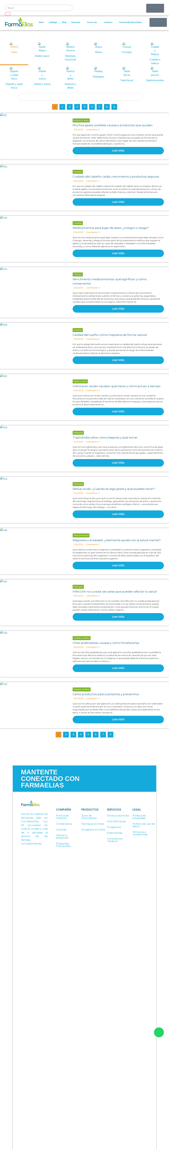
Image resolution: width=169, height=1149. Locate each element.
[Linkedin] (140, 8)
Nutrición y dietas (81, 120)
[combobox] (38, 8)
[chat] (159, 1032)
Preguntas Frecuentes (63, 845)
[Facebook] (92, 8)
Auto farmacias (116, 821)
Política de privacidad (139, 817)
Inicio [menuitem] (41, 22)
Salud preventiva (81, 535)
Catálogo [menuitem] (53, 22)
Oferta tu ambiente (62, 836)
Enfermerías (114, 832)
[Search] (8, 13)
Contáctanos (64, 823)
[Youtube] (128, 8)
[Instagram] (104, 8)
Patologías (78, 433)
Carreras (61, 829)
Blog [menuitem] (64, 22)
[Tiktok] (116, 8)
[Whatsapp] (80, 8)
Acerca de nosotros (62, 817)
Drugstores (114, 827)
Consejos (77, 172)
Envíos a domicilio (118, 815)
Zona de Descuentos (89, 817)
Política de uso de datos (144, 825)
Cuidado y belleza (81, 638)
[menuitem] (77, 22)
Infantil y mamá (80, 381)
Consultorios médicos (114, 840)
